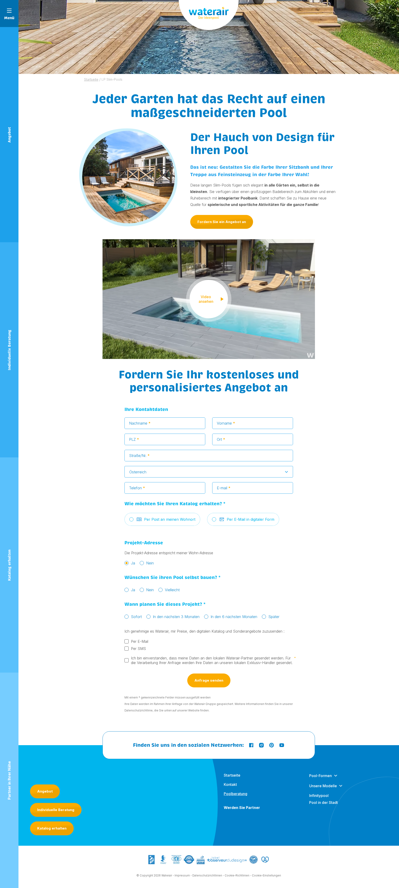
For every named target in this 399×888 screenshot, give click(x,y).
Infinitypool (319, 795)
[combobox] (208, 472)
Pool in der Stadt (323, 802)
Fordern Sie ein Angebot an (221, 222)
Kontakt (230, 784)
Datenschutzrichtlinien (207, 875)
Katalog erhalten (51, 828)
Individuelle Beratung (55, 810)
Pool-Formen (320, 775)
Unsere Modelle (323, 786)
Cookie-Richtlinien (237, 875)
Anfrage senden (208, 680)
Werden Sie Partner (242, 807)
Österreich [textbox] (137, 472)
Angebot (45, 791)
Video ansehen (206, 299)
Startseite (232, 775)
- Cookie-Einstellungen (265, 875)
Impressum (182, 875)
